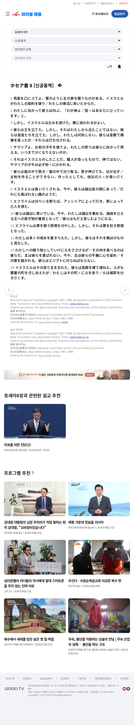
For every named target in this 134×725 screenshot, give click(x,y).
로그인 (76, 3)
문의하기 (123, 3)
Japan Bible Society (49, 322)
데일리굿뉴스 (107, 3)
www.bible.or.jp (79, 303)
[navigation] (8, 14)
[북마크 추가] (119, 66)
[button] (67, 31)
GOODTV (90, 3)
